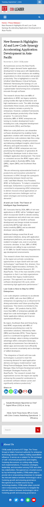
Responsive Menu (39, 2)
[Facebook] (15, 391)
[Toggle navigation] (5, 17)
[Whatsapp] (11, 391)
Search (37, 430)
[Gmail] (25, 391)
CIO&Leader (23, 62)
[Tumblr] (30, 391)
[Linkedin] (6, 391)
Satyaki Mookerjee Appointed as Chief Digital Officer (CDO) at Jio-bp (21, 404)
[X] (20, 391)
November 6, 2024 (11, 62)
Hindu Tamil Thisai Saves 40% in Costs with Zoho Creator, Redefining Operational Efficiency (21, 415)
